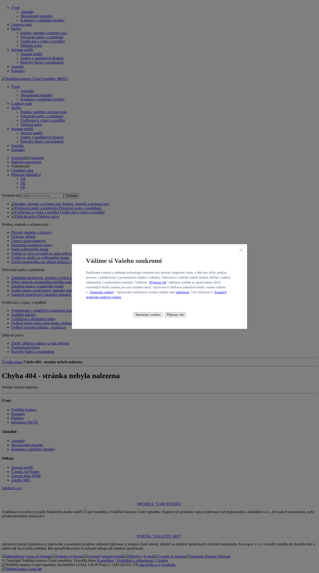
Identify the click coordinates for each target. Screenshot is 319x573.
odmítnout (182, 292)
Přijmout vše (157, 282)
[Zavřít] (241, 250)
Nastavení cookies (101, 292)
